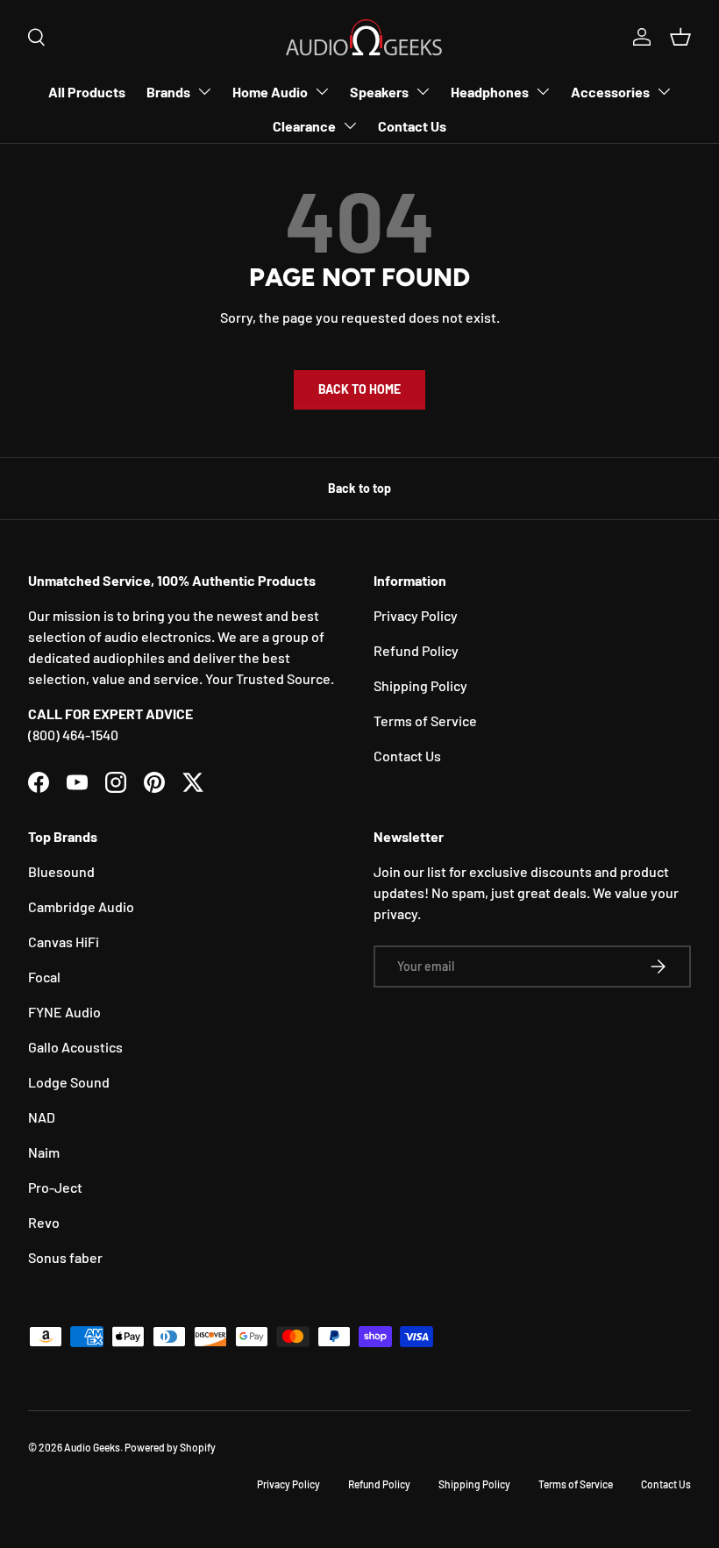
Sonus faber (65, 1257)
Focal (44, 976)
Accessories (610, 91)
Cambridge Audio (81, 906)
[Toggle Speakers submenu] (422, 91)
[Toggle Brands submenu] (204, 91)
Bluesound (61, 871)
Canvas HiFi (63, 941)
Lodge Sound (69, 1082)
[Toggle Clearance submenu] (349, 125)
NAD (41, 1117)
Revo (44, 1222)
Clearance (304, 126)
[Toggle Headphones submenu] (542, 91)
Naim (44, 1152)
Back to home (359, 389)
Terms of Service (425, 720)
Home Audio (270, 91)
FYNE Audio (64, 1011)
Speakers (379, 91)
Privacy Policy (416, 615)
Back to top (359, 488)
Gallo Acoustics (75, 1046)
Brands (168, 91)
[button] (680, 37)
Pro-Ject (55, 1187)
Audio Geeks (92, 1447)
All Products (86, 91)
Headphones (490, 91)
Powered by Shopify (170, 1447)
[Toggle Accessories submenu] (663, 91)
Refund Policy (416, 650)
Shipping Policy (420, 685)
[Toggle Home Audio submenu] (321, 91)
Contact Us (412, 126)
